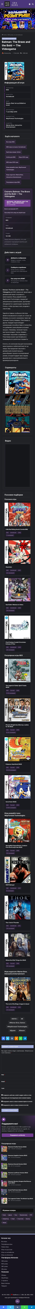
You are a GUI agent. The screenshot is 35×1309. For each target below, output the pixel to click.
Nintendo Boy (7, 53)
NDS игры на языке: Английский (15, 147)
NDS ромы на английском (15, 35)
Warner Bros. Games (17, 1023)
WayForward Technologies (17, 1026)
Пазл (16, 1215)
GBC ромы (4, 1266)
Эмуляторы (4, 1278)
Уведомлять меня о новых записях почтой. (16, 1105)
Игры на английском (7, 1252)
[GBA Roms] (11, 4)
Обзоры (3, 1275)
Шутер (28, 1218)
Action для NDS (10, 157)
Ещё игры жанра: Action (13, 152)
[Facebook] (3, 1038)
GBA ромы (4, 1261)
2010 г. (15, 1019)
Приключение (23, 1215)
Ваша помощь (5, 1283)
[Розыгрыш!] (17, 19)
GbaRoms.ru (16, 1294)
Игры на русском (6, 1249)
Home (5, 35)
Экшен (22, 1030)
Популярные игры (6, 1244)
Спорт (13, 1218)
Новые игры (5, 1247)
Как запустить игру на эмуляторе (14, 212)
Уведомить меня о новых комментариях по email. (18, 1101)
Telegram (4, 1286)
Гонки (4, 1215)
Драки (13, 1030)
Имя (3, 1074)
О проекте (4, 1280)
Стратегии (20, 1218)
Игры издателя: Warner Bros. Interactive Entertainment (14, 176)
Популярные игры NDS (13, 182)
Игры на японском (7, 1255)
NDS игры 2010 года (12, 162)
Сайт (2, 1088)
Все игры (4, 1241)
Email (3, 1081)
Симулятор (6, 1218)
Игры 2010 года (23, 157)
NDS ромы (4, 1264)
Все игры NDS (10, 142)
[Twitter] (8, 1038)
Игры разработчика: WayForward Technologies (16, 168)
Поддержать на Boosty (17, 1135)
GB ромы (4, 1269)
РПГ (31, 1215)
